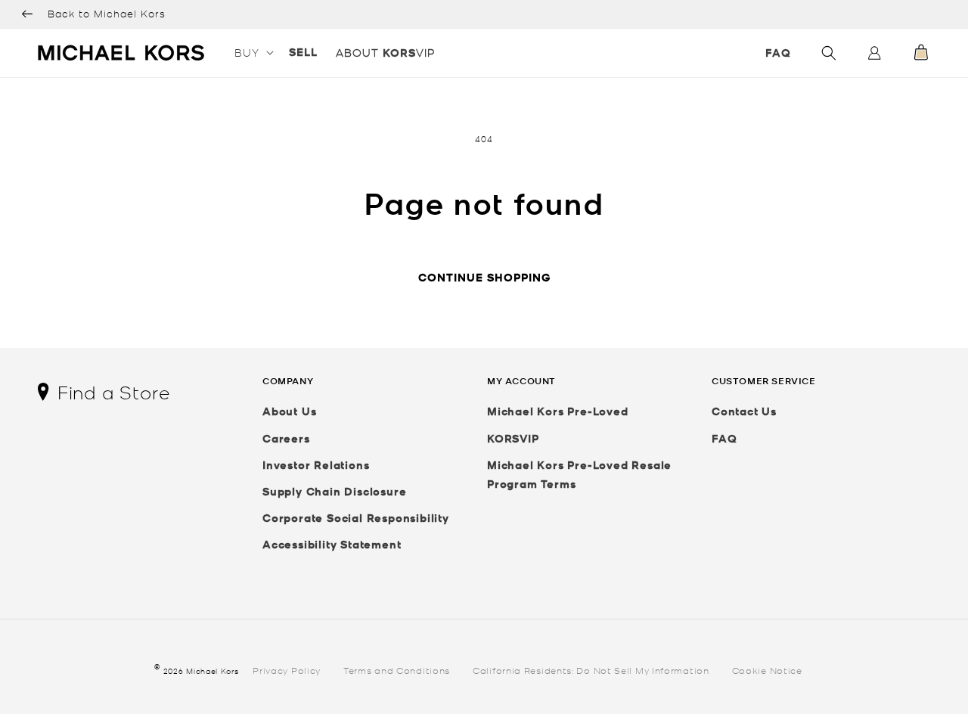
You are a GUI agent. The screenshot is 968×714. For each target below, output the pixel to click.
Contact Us (744, 411)
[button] (252, 52)
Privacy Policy (287, 669)
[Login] (874, 56)
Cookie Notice (767, 669)
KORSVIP (513, 438)
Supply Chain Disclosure (334, 491)
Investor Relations (315, 465)
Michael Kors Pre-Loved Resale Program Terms (579, 474)
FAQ (778, 53)
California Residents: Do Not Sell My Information (591, 669)
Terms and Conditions (396, 669)
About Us (289, 411)
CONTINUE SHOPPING (484, 277)
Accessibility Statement (331, 544)
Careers (286, 438)
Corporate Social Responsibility (355, 518)
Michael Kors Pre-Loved (557, 411)
